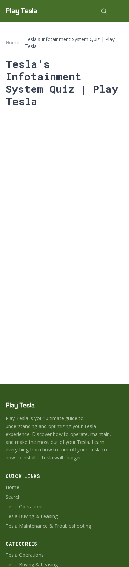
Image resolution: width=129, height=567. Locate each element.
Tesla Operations (25, 506)
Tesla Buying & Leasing (32, 516)
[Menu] (117, 11)
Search (13, 497)
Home (12, 42)
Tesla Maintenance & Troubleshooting (48, 526)
